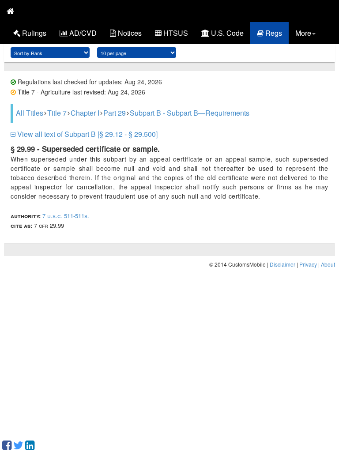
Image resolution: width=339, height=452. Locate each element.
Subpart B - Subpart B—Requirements (189, 113)
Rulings (33, 33)
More (303, 33)
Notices (129, 33)
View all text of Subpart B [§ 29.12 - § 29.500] (86, 134)
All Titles (29, 113)
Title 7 (57, 113)
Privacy (308, 264)
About (328, 264)
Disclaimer (282, 264)
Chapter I (85, 113)
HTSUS (175, 33)
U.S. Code (226, 33)
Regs (273, 33)
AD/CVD (82, 33)
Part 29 (114, 113)
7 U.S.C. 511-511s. (65, 215)
